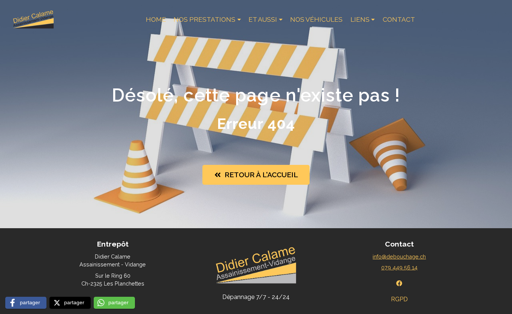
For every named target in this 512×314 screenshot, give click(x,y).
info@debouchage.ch (399, 256)
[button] (25, 303)
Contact (399, 19)
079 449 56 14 (399, 267)
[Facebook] (399, 282)
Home (156, 19)
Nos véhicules (316, 19)
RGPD (399, 299)
